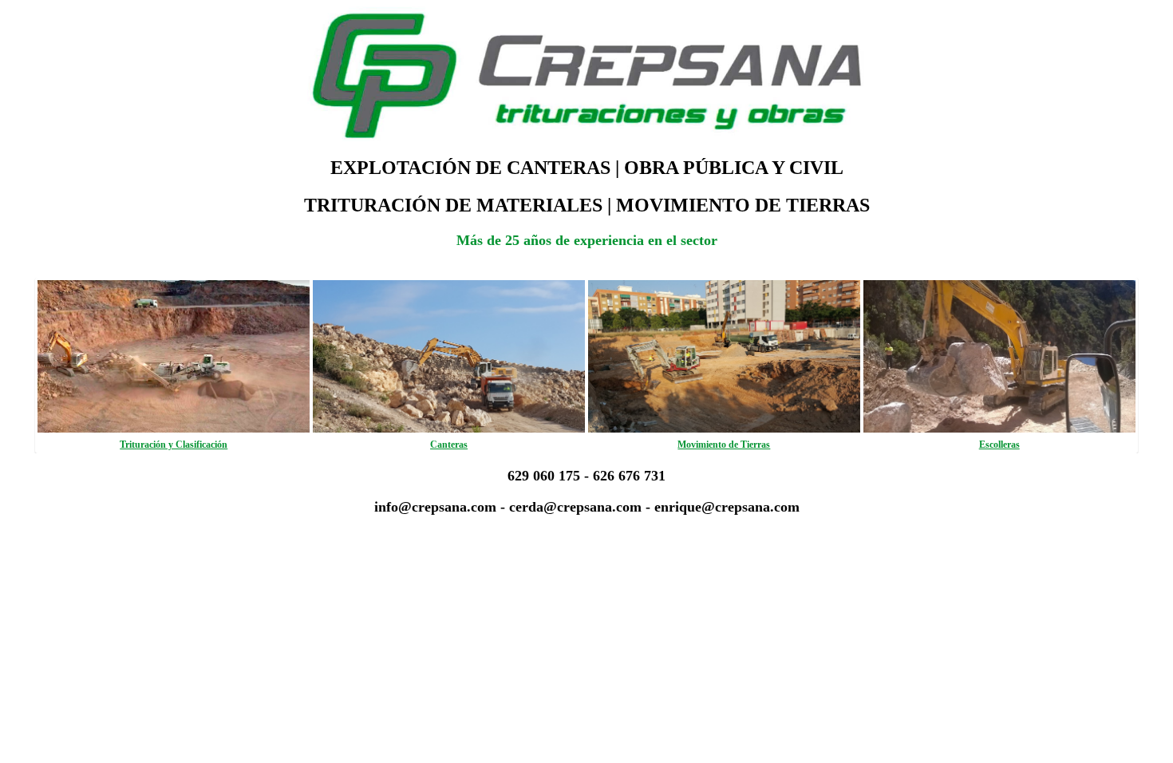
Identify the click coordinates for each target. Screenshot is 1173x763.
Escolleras (999, 444)
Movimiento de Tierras (723, 444)
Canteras (449, 444)
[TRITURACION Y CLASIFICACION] (174, 429)
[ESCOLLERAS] (999, 429)
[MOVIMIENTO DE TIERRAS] (724, 429)
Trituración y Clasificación (173, 444)
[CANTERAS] (449, 429)
